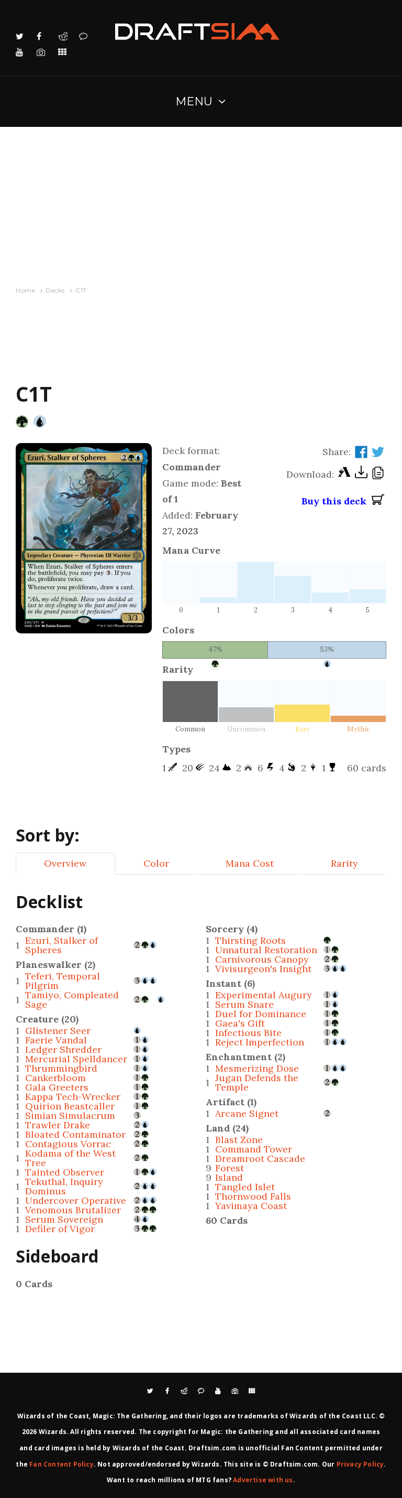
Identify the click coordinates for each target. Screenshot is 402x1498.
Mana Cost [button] (250, 863)
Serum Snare (244, 1004)
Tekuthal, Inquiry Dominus (64, 1186)
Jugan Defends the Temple (256, 1082)
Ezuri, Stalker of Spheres (61, 945)
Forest (229, 1168)
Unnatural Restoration (266, 950)
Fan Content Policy (61, 1464)
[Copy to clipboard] (378, 474)
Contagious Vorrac (68, 1144)
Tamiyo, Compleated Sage (72, 999)
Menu (194, 101)
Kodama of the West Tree (70, 1158)
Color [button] (156, 863)
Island (229, 1177)
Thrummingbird (61, 1068)
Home (25, 290)
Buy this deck (337, 501)
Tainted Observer (64, 1172)
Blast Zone (239, 1140)
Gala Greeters (56, 1087)
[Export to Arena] (344, 474)
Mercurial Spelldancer (76, 1059)
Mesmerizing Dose (257, 1068)
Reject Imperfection (259, 1042)
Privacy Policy (360, 1464)
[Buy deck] (378, 501)
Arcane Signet (246, 1113)
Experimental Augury (263, 995)
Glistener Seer (58, 1031)
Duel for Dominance (260, 1014)
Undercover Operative (75, 1200)
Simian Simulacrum (70, 1115)
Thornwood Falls (253, 1196)
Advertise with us (263, 1479)
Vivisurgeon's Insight (263, 969)
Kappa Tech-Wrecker (72, 1097)
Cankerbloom (55, 1078)
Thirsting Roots (250, 940)
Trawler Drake (57, 1125)
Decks (55, 290)
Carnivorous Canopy (262, 959)
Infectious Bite (248, 1033)
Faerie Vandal (56, 1040)
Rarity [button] (344, 863)
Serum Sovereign (64, 1219)
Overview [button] (65, 863)
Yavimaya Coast (251, 1206)
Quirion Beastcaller (70, 1106)
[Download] (361, 474)
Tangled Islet (245, 1187)
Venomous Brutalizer (73, 1210)
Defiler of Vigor (60, 1229)
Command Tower (253, 1149)
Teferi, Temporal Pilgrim (62, 981)
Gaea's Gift (240, 1023)
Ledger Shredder (63, 1049)
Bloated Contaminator (75, 1134)
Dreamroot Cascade (260, 1158)
